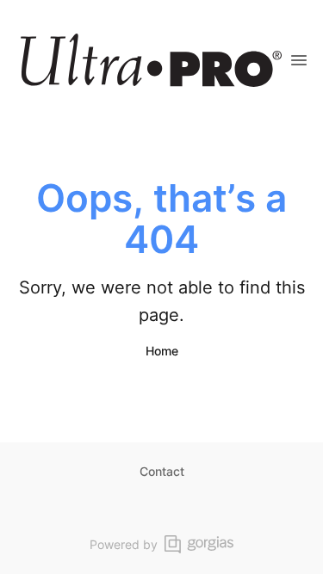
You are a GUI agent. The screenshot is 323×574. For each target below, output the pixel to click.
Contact (162, 471)
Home (162, 350)
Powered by (124, 544)
